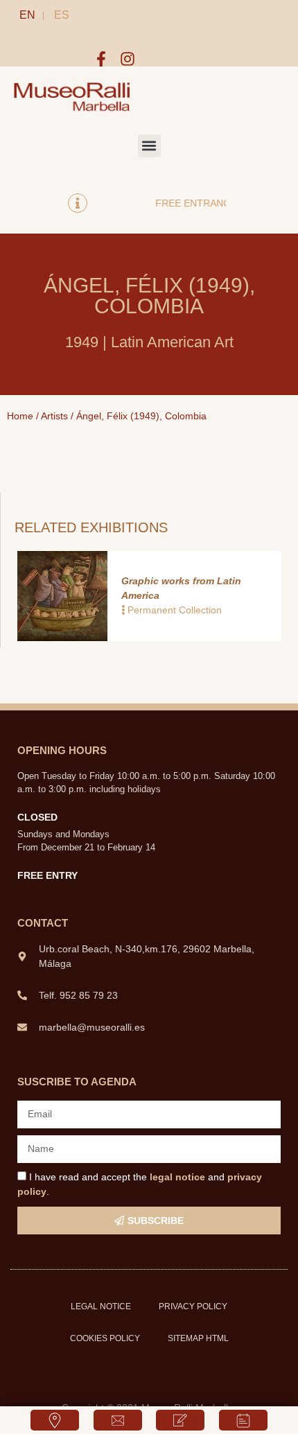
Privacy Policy (193, 1306)
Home (20, 415)
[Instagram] (127, 59)
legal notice (177, 1176)
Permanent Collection (175, 609)
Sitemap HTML (198, 1338)
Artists (54, 415)
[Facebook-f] (101, 59)
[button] (149, 145)
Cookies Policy (105, 1338)
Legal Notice (101, 1306)
